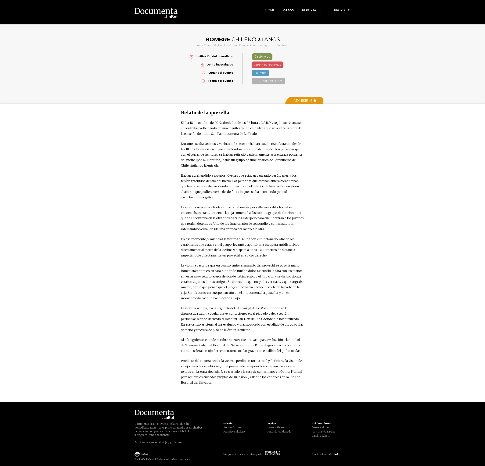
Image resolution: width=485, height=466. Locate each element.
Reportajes (311, 10)
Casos (288, 10)
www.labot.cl (181, 431)
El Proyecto (340, 10)
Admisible (303, 101)
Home (270, 10)
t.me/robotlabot (158, 435)
